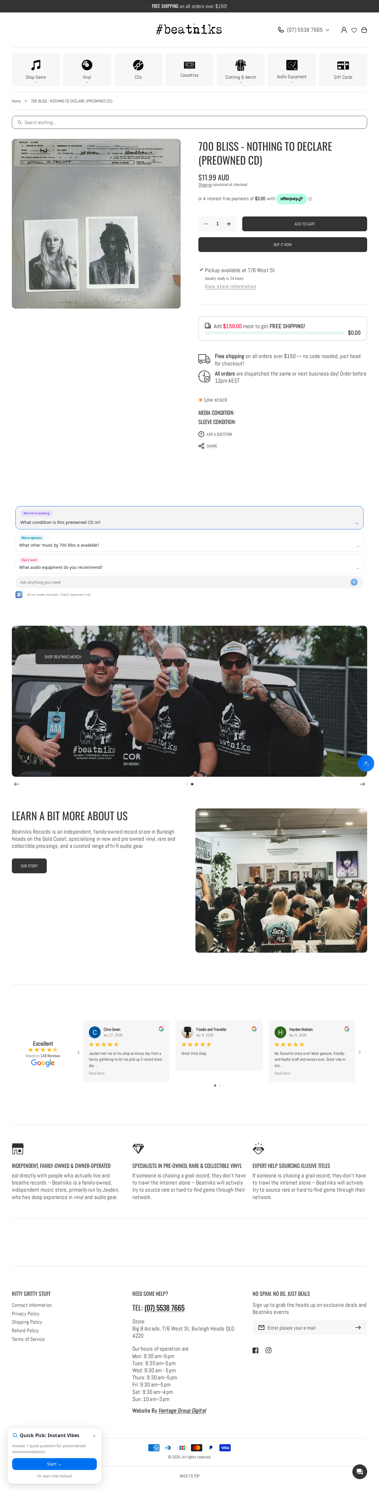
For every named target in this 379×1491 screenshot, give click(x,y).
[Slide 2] (192, 784)
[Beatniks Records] (189, 30)
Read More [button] (97, 1073)
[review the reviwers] (161, 1030)
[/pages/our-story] (281, 880)
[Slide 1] (187, 784)
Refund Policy (25, 1331)
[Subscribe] (359, 1327)
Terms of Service (28, 1339)
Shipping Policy (27, 1322)
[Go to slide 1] (215, 1085)
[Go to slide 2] (220, 1085)
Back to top (190, 1476)
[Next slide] (362, 784)
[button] (36, 69)
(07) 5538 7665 (305, 29)
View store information (230, 287)
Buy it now (283, 244)
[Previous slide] (16, 784)
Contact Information (32, 1305)
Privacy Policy (25, 1314)
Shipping (204, 184)
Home (16, 101)
